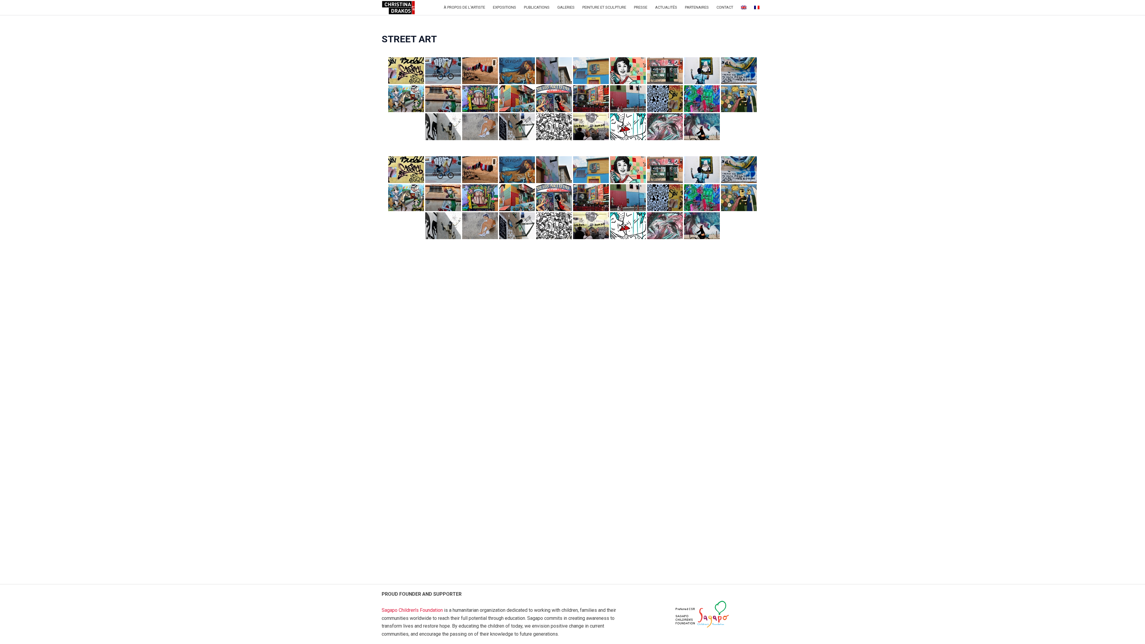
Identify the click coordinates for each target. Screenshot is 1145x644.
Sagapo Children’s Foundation (412, 610)
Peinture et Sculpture (604, 7)
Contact (725, 7)
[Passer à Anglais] (743, 7)
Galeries (566, 7)
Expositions (504, 7)
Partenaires (697, 7)
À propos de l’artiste (464, 7)
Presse (640, 7)
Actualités (666, 7)
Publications (537, 7)
